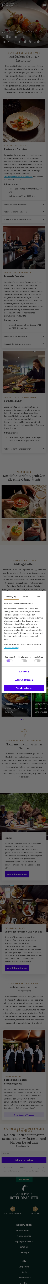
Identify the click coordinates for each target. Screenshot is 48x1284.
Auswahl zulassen (24, 679)
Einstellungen (24, 657)
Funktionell (10, 657)
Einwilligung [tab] (11, 596)
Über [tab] (38, 596)
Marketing (38, 657)
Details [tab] (25, 596)
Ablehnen (24, 671)
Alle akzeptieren (24, 687)
